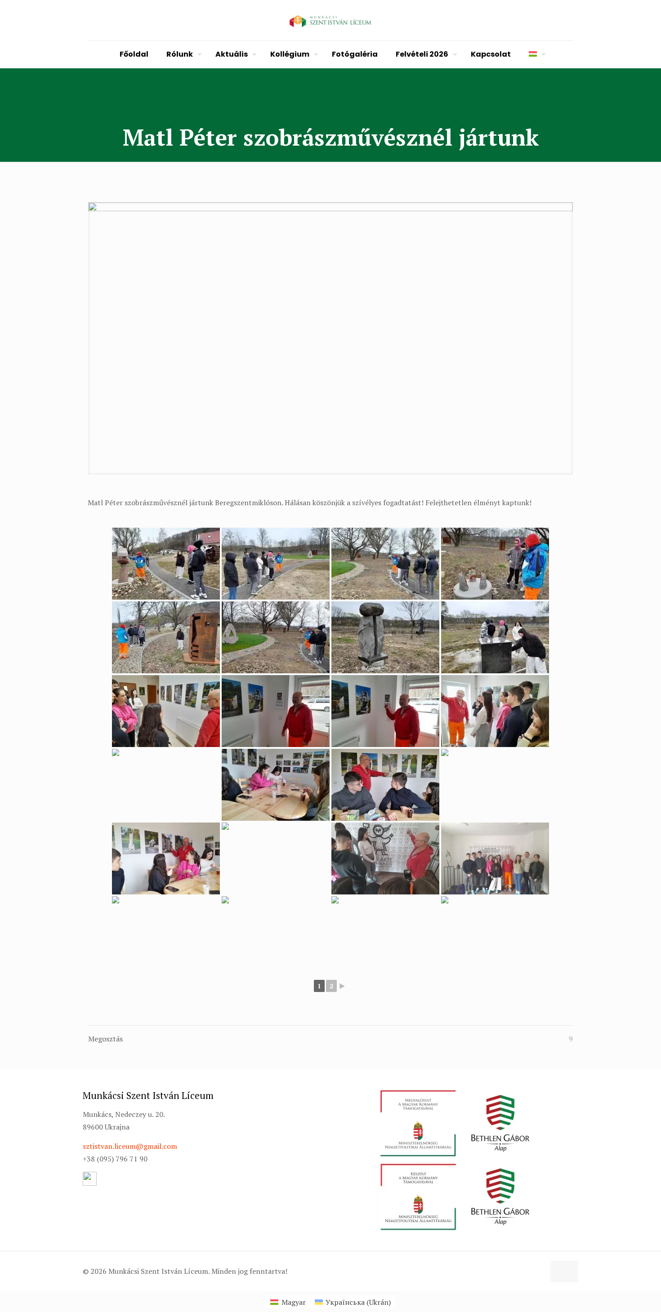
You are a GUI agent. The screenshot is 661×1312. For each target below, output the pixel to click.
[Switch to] (535, 54)
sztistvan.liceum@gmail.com (130, 1146)
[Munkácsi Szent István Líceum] (330, 20)
